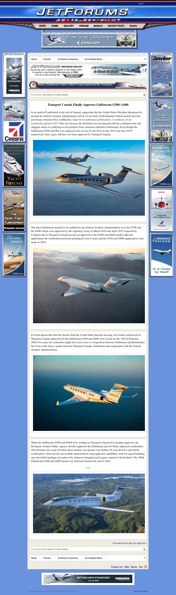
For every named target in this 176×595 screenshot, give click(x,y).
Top (141, 567)
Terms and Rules (140, 591)
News (42, 25)
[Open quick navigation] (145, 59)
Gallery (69, 25)
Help (126, 567)
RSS (145, 566)
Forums (84, 25)
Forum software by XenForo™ (52, 591)
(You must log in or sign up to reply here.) (130, 543)
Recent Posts (116, 25)
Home (54, 25)
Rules (133, 25)
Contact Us (117, 567)
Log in (140, 3)
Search (98, 25)
